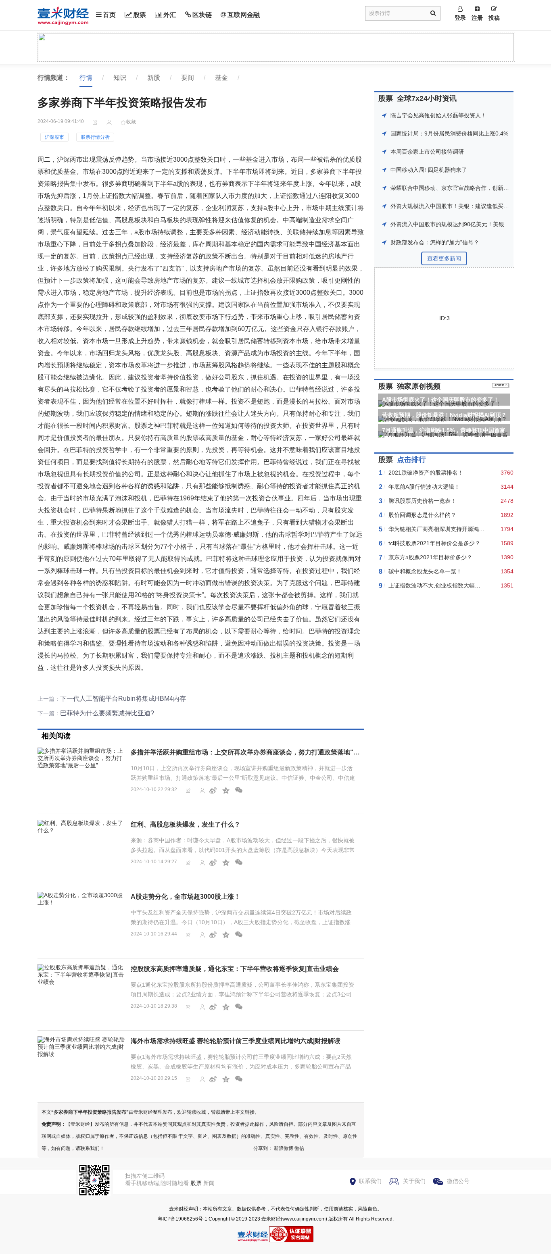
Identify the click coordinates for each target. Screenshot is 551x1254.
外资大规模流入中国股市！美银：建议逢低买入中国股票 (461, 206)
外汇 (169, 14)
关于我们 (414, 1181)
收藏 (131, 122)
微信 (299, 1148)
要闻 (187, 77)
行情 (85, 77)
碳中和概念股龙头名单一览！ (425, 571)
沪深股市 (54, 137)
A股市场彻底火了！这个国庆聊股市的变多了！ (440, 399)
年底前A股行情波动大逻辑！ (424, 486)
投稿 (494, 18)
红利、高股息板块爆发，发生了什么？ (185, 824)
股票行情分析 (95, 137)
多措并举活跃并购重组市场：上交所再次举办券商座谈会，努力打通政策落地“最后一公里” (260, 752)
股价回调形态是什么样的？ (422, 515)
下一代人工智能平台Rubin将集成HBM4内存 (123, 698)
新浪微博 (283, 1148)
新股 (153, 77)
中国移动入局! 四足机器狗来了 (428, 170)
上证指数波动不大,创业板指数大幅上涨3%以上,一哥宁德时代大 (467, 585)
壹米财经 (271, 1219)
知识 (119, 77)
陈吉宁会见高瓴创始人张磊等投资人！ (438, 115)
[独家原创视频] (500, 386)
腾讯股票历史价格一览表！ (422, 501)
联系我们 (370, 1181)
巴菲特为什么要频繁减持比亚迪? (107, 713)
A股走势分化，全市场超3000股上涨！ (185, 896)
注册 (477, 18)
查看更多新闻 (444, 258)
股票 (139, 14)
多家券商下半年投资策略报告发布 (90, 1112)
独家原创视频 (418, 386)
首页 (109, 14)
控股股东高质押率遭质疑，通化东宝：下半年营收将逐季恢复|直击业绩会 (235, 968)
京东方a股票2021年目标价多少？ (430, 557)
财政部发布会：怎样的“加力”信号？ (434, 242)
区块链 (202, 14)
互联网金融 (243, 14)
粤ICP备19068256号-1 (182, 1219)
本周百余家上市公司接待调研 (427, 151)
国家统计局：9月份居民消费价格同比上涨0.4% (449, 133)
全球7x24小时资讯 (427, 98)
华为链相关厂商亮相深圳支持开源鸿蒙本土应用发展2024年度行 (468, 529)
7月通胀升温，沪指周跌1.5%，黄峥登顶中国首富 (443, 430)
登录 (460, 18)
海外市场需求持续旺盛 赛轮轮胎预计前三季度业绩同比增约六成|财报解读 (235, 1040)
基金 (221, 77)
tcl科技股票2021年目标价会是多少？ (434, 543)
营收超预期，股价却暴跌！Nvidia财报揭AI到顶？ (444, 415)
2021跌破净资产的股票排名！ (425, 472)
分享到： (263, 1148)
